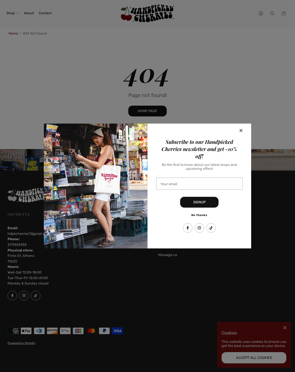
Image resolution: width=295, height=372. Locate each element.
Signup (199, 202)
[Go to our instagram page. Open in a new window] (199, 228)
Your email (168, 184)
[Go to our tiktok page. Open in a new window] (211, 228)
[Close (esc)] (241, 130)
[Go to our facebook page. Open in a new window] (187, 228)
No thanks (199, 215)
